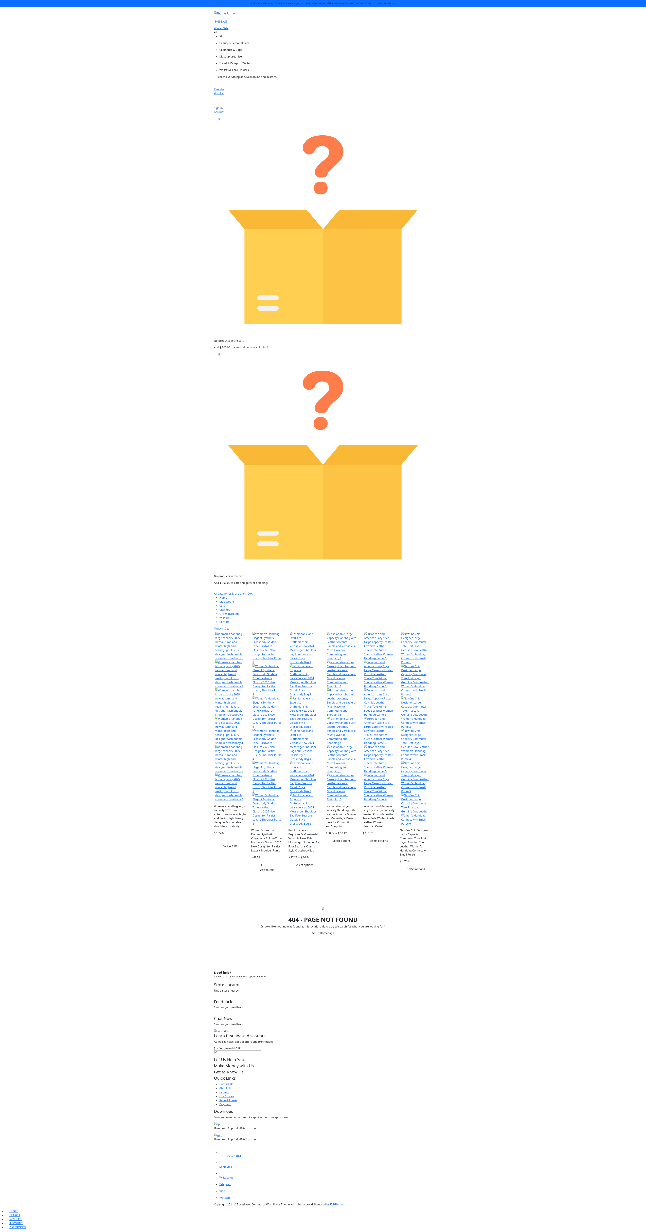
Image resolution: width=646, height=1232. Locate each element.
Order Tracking (229, 614)
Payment (225, 1104)
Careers (224, 1092)
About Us (225, 1088)
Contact (224, 622)
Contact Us (226, 1084)
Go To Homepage (323, 933)
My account (226, 601)
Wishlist (224, 618)
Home (223, 597)
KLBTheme (337, 1204)
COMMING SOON (385, 3)
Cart (222, 606)
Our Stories (226, 1096)
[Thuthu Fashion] (225, 13)
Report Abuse (228, 1100)
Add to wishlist (242, 633)
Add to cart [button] (230, 845)
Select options (304, 865)
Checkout (225, 610)
